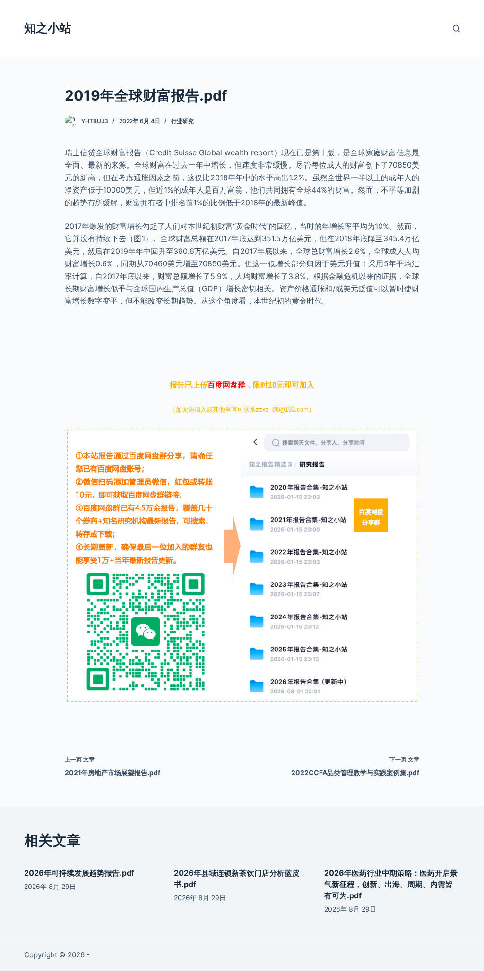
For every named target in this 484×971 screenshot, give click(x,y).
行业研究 (182, 121)
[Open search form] (456, 28)
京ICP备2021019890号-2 (132, 954)
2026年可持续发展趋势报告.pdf (79, 873)
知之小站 (47, 28)
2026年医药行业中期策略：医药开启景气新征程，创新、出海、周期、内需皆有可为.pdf (391, 884)
